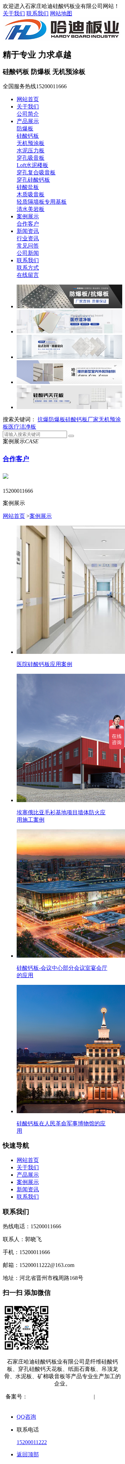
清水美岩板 (30, 209)
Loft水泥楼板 (32, 165)
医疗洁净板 (22, 427)
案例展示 (28, 216)
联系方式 (28, 268)
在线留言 (28, 275)
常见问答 (28, 246)
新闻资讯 (28, 231)
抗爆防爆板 (51, 419)
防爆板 (25, 128)
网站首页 (28, 99)
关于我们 (14, 13)
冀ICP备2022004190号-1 (56, 1396)
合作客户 (28, 224)
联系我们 (37, 13)
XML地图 (68, 1404)
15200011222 (32, 1442)
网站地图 (61, 13)
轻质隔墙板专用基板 (42, 202)
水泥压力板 (30, 150)
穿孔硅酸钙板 (33, 180)
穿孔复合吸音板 (36, 172)
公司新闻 (28, 253)
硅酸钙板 (28, 136)
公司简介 (28, 114)
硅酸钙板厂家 (82, 419)
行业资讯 (28, 238)
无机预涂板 (30, 143)
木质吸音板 (30, 194)
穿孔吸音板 (30, 158)
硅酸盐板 (28, 187)
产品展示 (28, 121)
